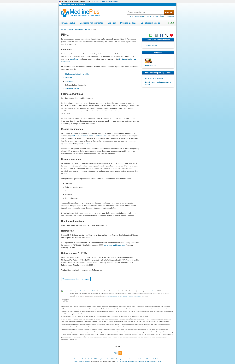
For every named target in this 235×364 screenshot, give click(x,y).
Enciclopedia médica (150, 23)
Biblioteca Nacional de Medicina (74, 4)
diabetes (132, 59)
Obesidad (69, 81)
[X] (166, 35)
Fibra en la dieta (151, 45)
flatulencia (75, 136)
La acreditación (149, 291)
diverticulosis (123, 59)
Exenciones (77, 359)
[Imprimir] (156, 35)
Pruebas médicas (128, 23)
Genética (112, 23)
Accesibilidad (111, 359)
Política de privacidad (100, 359)
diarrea (88, 143)
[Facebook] (161, 35)
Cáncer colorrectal (72, 89)
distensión (84, 136)
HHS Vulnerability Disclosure (152, 359)
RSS (116, 353)
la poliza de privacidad (135, 296)
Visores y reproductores (136, 359)
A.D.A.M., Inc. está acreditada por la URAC (82, 291)
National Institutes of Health (153, 361)
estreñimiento (75, 59)
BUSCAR (168, 12)
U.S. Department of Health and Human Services (130, 361)
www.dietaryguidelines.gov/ (114, 245)
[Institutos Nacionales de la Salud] (61, 4)
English (171, 23)
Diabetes (68, 78)
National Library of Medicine (82, 361)
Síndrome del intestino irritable (77, 74)
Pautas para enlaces (122, 359)
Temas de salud (68, 23)
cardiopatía (65, 62)
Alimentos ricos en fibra (154, 78)
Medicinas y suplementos (91, 23)
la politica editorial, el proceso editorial (116, 296)
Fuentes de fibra (151, 65)
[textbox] (145, 12)
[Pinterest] (171, 35)
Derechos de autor (87, 359)
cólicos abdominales (98, 136)
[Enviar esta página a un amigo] (151, 35)
